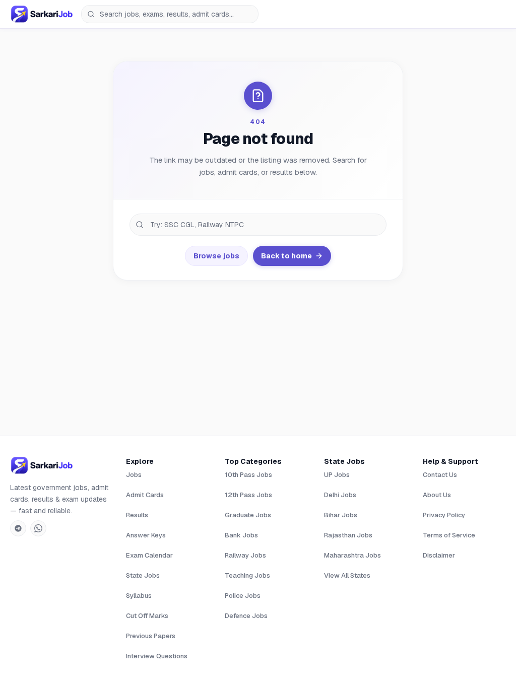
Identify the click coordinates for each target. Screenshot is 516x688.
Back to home (286, 255)
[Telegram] (18, 528)
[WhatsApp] (38, 528)
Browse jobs (216, 255)
